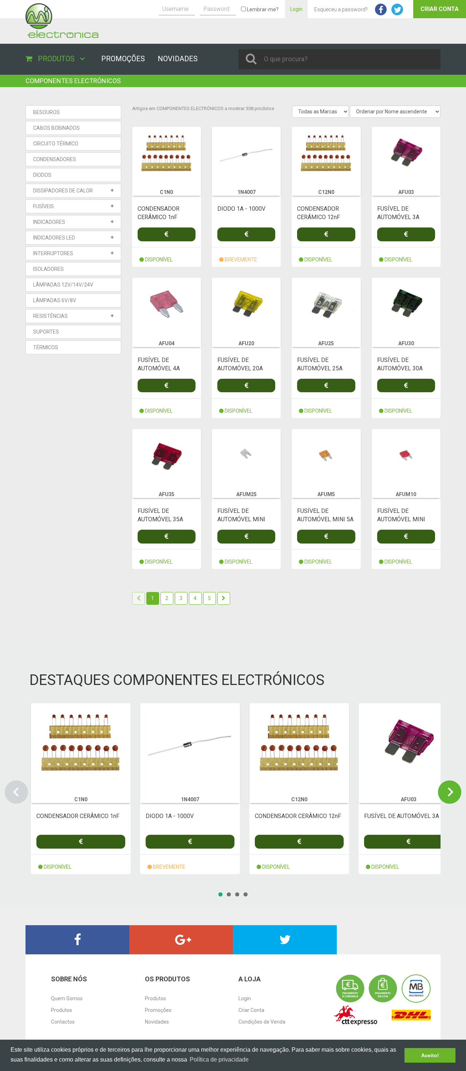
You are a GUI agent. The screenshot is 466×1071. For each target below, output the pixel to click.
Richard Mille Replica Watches (85, 78)
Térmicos (45, 347)
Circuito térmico (55, 144)
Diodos (42, 175)
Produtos (61, 1010)
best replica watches (49, 958)
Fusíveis (43, 206)
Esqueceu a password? (341, 9)
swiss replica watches (25, 78)
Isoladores (48, 269)
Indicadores (49, 222)
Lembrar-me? (262, 9)
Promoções (158, 1010)
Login (296, 9)
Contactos (63, 1022)
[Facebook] (77, 939)
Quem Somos (67, 998)
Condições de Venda (261, 1022)
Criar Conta (439, 8)
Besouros (46, 112)
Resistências (50, 316)
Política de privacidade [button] (219, 1059)
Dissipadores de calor (63, 191)
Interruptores (53, 253)
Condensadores (54, 159)
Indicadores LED (54, 238)
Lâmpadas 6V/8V (54, 300)
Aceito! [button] (430, 1055)
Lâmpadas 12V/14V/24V (63, 285)
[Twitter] (285, 939)
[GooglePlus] (181, 939)
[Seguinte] (223, 598)
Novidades (157, 1022)
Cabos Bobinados (56, 128)
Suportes (46, 332)
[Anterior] (138, 598)
